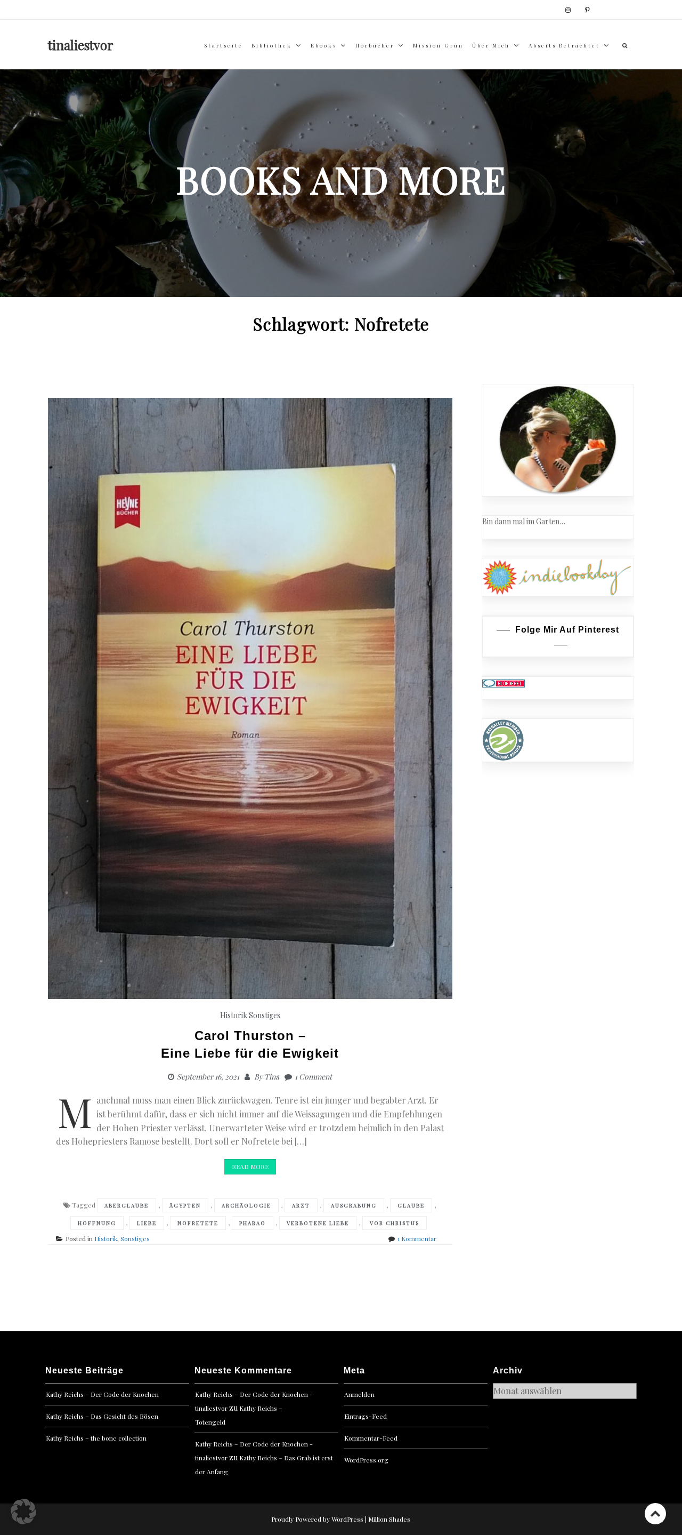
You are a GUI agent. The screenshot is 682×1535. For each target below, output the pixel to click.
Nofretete (197, 1223)
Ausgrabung (354, 1205)
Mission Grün (438, 45)
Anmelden (359, 1394)
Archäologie (246, 1205)
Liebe (147, 1223)
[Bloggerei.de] (503, 682)
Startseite (223, 45)
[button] (23, 1511)
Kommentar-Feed (370, 1438)
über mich (491, 45)
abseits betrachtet (564, 45)
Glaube (411, 1205)
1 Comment (313, 1077)
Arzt (301, 1205)
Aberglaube (126, 1205)
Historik (233, 1015)
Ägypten (185, 1205)
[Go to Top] (655, 1513)
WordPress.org (366, 1460)
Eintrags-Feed (365, 1416)
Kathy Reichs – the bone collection (96, 1438)
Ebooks (324, 45)
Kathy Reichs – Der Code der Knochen (102, 1394)
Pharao (252, 1223)
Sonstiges (264, 1015)
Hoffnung (97, 1223)
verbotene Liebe (318, 1223)
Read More (250, 1166)
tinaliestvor (80, 44)
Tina (271, 1077)
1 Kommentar (416, 1238)
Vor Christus (394, 1223)
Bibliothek (271, 45)
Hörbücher (374, 45)
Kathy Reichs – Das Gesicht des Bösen (102, 1416)
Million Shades (389, 1519)
